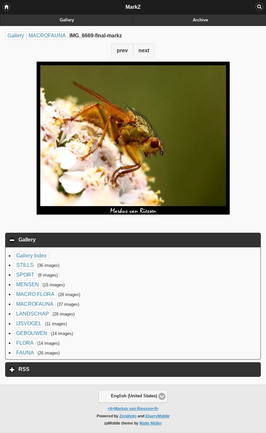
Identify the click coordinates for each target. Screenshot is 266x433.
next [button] (144, 50)
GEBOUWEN (31, 333)
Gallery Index (31, 255)
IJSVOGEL (29, 323)
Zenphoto (128, 416)
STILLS (25, 265)
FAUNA (25, 352)
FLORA (25, 343)
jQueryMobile (157, 416)
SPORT (25, 275)
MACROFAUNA (47, 35)
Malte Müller (150, 423)
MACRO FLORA (35, 294)
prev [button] (122, 50)
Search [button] (259, 7)
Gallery (67, 20)
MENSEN (27, 284)
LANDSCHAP (32, 313)
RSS (54, 369)
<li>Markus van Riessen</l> (133, 408)
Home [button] (6, 7)
